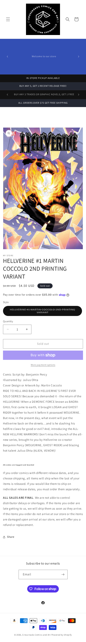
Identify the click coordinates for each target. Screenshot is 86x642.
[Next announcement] (78, 56)
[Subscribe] (63, 574)
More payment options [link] (43, 364)
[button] (8, 19)
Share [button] (10, 537)
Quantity (8, 321)
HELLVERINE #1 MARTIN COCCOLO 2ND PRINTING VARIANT (42, 312)
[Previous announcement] (7, 56)
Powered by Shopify (61, 634)
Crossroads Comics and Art (36, 634)
